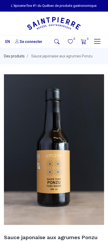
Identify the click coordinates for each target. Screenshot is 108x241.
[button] (56, 42)
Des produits (14, 56)
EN (7, 42)
